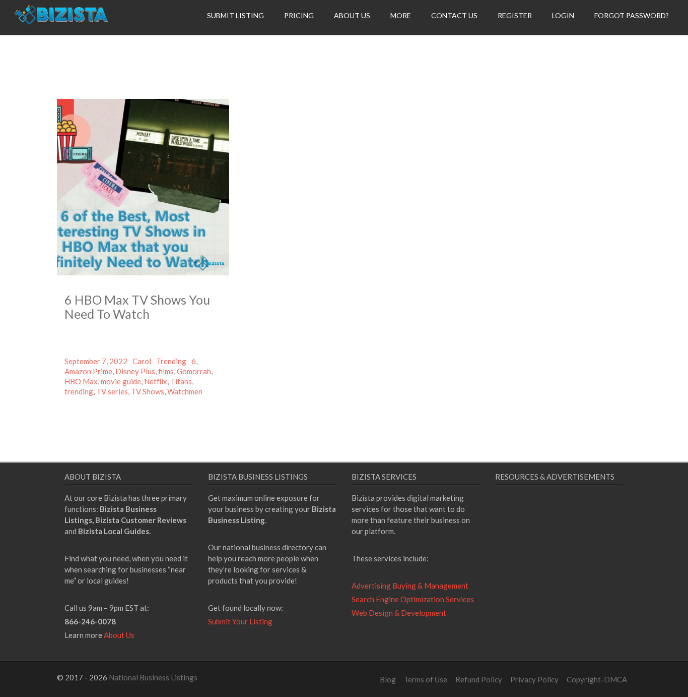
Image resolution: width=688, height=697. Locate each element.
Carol (141, 361)
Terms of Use (425, 679)
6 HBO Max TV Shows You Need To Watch (137, 306)
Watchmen (184, 391)
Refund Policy (478, 679)
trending (78, 391)
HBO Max (81, 381)
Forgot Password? (631, 15)
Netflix (155, 381)
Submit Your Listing (240, 621)
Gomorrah (194, 371)
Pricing (299, 15)
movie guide (121, 381)
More (400, 15)
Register (515, 15)
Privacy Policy (534, 679)
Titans (181, 381)
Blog (388, 679)
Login (563, 15)
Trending (171, 361)
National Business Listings (153, 677)
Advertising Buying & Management (410, 585)
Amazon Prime (88, 371)
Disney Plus (135, 371)
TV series (112, 391)
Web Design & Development (399, 612)
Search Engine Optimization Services (413, 599)
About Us (352, 15)
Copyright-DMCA (597, 679)
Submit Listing (235, 15)
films (166, 371)
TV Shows (147, 391)
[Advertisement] (579, 585)
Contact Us (454, 15)
